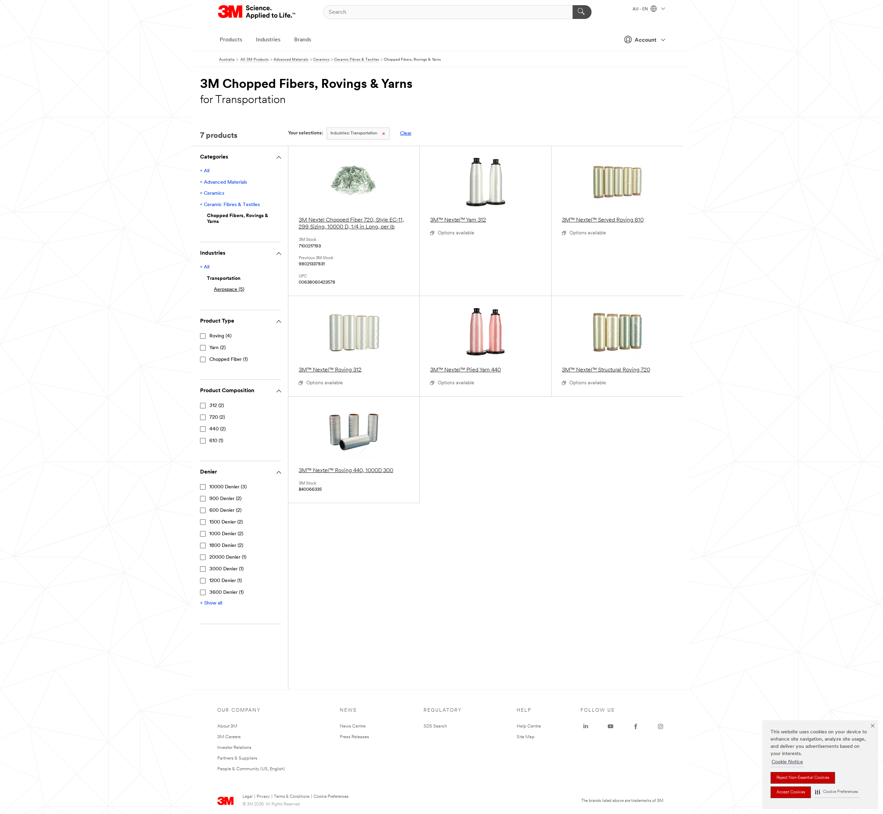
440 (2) (217, 429)
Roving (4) (220, 336)
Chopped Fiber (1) (228, 359)
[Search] (582, 12)
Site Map (526, 737)
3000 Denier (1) (226, 569)
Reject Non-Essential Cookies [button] (802, 778)
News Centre (353, 726)
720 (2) (217, 417)
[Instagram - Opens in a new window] (660, 726)
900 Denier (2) (225, 498)
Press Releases (354, 737)
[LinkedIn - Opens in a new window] (586, 726)
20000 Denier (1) (227, 557)
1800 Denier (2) (226, 545)
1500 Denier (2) (226, 522)
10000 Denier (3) (228, 487)
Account (645, 40)
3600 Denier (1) (226, 592)
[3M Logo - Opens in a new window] (257, 12)
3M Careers (229, 737)
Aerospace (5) (229, 289)
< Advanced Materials (223, 182)
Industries (268, 40)
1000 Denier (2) (226, 534)
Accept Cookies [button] (790, 792)
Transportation (353, 133)
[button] (836, 792)
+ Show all (211, 603)
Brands (302, 40)
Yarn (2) (217, 347)
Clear (405, 133)
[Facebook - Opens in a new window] (636, 726)
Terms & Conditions (291, 797)
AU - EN (641, 9)
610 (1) (216, 441)
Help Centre (529, 726)
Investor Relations (234, 747)
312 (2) (216, 405)
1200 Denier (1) (225, 580)
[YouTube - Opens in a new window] (610, 726)
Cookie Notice (787, 762)
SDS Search (435, 726)
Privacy (263, 797)
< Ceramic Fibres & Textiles (230, 204)
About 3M (227, 726)
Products (231, 40)
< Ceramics (212, 193)
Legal (247, 797)
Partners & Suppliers (237, 758)
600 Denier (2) (225, 510)
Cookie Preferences (331, 797)
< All (204, 171)
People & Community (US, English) (251, 769)
